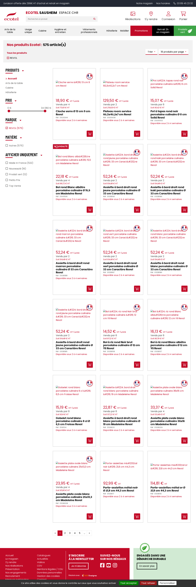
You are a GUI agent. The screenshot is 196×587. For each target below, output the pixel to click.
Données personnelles (49, 572)
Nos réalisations (14, 565)
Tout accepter (128, 583)
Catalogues (43, 555)
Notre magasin (144, 3)
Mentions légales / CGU (50, 569)
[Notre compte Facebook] (103, 565)
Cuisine (9, 87)
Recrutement (12, 576)
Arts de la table (14, 83)
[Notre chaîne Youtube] (109, 565)
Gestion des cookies (48, 576)
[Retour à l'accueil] (13, 16)
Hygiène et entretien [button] (60, 31)
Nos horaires (163, 3)
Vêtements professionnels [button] (89, 31)
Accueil (12, 78)
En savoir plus (147, 566)
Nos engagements (15, 572)
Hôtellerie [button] (111, 30)
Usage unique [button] (28, 31)
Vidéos (41, 562)
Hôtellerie (10, 92)
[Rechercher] (95, 19)
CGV (39, 565)
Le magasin (11, 559)
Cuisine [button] (42, 30)
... (84, 533)
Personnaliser (167, 583)
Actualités (42, 559)
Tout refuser (148, 583)
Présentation (12, 569)
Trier (151, 51)
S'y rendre (10, 562)
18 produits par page (173, 51)
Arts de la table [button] (9, 31)
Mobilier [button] (124, 30)
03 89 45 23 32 (185, 3)
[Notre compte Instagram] (116, 565)
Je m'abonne (78, 566)
